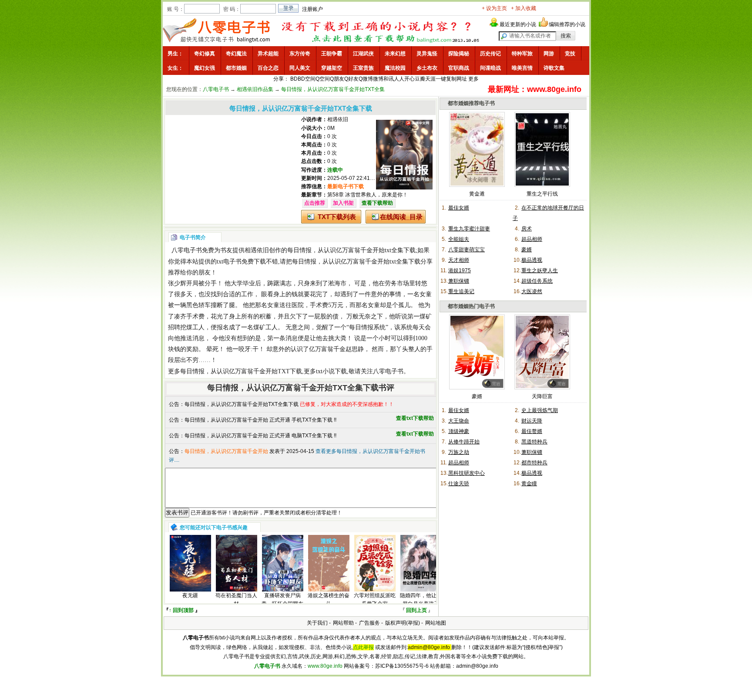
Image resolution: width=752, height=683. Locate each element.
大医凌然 (531, 291)
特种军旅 (522, 54)
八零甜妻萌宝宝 (466, 250)
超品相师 (531, 239)
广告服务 (369, 623)
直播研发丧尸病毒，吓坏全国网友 (282, 599)
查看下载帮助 (377, 203)
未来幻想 (395, 54)
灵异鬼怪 (426, 54)
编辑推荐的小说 (567, 24)
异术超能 (268, 54)
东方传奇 (299, 54)
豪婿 (526, 250)
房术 (526, 229)
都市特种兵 (534, 463)
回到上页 (416, 610)
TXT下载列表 (337, 216)
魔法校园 (395, 68)
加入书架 (343, 203)
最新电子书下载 (345, 186)
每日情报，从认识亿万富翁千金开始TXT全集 (333, 89)
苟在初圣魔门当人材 (236, 599)
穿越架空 (331, 68)
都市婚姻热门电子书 (471, 306)
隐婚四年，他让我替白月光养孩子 (421, 599)
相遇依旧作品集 (255, 89)
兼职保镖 (458, 281)
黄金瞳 (529, 483)
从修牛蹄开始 (464, 442)
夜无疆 (190, 595)
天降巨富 (542, 396)
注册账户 (312, 9)
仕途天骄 (458, 483)
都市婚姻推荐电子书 (471, 103)
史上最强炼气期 (539, 410)
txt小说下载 (331, 371)
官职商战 (458, 68)
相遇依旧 (337, 119)
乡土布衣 (426, 68)
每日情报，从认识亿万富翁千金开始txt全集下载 (351, 250)
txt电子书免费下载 (241, 261)
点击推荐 (314, 203)
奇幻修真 (204, 54)
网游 (549, 54)
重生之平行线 (542, 194)
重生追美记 (461, 291)
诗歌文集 (554, 68)
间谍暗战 (490, 68)
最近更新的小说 (518, 24)
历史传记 (490, 54)
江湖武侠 (363, 54)
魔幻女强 (204, 68)
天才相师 (458, 260)
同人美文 (299, 68)
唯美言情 (522, 68)
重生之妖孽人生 (539, 270)
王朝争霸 (331, 54)
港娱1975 (459, 270)
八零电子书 (216, 89)
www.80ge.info (325, 666)
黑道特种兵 (534, 442)
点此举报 (363, 647)
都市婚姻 (236, 68)
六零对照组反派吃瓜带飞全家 (375, 599)
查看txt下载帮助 (415, 418)
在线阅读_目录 (401, 216)
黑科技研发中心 (466, 473)
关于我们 (317, 623)
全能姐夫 (458, 239)
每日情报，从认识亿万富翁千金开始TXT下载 (241, 371)
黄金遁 (477, 194)
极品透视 (531, 260)
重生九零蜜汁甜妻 (469, 229)
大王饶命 (458, 421)
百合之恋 (268, 68)
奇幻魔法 (236, 54)
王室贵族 (363, 68)
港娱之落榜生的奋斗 (328, 599)
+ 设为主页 (494, 8)
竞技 (570, 54)
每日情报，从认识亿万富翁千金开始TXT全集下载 (242, 404)
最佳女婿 (458, 208)
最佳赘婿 (531, 431)
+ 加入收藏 (523, 8)
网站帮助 (343, 623)
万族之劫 (458, 452)
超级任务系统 (537, 281)
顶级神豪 (458, 431)
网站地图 (435, 623)
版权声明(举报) (402, 623)
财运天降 (531, 421)
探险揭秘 (458, 54)
